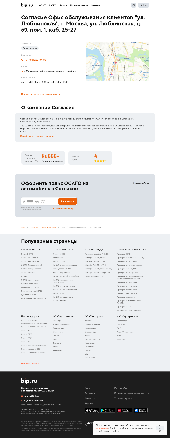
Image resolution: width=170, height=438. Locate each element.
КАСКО (52, 5)
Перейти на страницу (37, 136)
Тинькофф (57, 321)
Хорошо (160, 428)
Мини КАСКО (58, 257)
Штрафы (63, 5)
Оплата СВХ (26, 334)
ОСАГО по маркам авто (31, 269)
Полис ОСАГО (27, 254)
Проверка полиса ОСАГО (32, 291)
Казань (88, 335)
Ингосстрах (58, 332)
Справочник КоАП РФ (94, 276)
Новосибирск (90, 328)
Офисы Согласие (49, 227)
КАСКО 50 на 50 (60, 293)
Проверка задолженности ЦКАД (35, 327)
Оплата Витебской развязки (33, 352)
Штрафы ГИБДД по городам (97, 272)
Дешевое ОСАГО (28, 295)
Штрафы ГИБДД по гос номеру (98, 269)
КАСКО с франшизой (61, 272)
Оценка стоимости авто (127, 293)
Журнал (89, 403)
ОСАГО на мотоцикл (30, 280)
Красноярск (90, 343)
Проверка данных (79, 5)
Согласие (34, 227)
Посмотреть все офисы (39, 94)
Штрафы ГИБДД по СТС (95, 257)
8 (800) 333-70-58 (33, 400)
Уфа (86, 354)
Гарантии (90, 393)
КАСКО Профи (59, 261)
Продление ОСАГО (29, 283)
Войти (144, 5)
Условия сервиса (123, 398)
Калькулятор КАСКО (62, 269)
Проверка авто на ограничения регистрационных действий (130, 277)
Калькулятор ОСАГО (30, 287)
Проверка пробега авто (127, 289)
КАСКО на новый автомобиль (65, 289)
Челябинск (89, 346)
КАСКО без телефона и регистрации (63, 281)
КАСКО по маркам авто (63, 297)
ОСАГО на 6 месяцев (30, 261)
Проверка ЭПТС (124, 307)
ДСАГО (24, 276)
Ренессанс (57, 350)
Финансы (95, 5)
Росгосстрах (58, 328)
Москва (88, 321)
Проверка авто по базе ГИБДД (130, 257)
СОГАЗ (56, 335)
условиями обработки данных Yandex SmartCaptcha (54, 430)
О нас (88, 388)
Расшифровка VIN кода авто (129, 310)
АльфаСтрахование (61, 324)
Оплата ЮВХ (26, 338)
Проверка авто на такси (127, 282)
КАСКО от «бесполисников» (65, 265)
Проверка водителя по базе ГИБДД (129, 302)
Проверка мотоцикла (126, 297)
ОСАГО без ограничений (31, 265)
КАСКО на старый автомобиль (66, 276)
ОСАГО (42, 5)
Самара (88, 350)
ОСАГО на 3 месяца (29, 257)
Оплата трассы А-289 (30, 349)
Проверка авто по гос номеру (129, 265)
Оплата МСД (26, 330)
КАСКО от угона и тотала (64, 286)
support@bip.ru (31, 396)
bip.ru (23, 227)
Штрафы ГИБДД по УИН (96, 265)
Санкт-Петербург (92, 324)
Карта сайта (120, 388)
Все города (90, 358)
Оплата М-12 (26, 341)
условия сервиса (36, 209)
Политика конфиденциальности (131, 393)
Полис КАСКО (59, 254)
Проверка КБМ (123, 254)
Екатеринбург (91, 332)
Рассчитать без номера (63, 208)
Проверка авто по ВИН (127, 261)
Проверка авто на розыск (128, 272)
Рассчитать (67, 201)
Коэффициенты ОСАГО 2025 (33, 298)
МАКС (55, 346)
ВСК (55, 339)
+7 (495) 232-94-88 (35, 59)
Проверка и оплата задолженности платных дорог (34, 322)
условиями (102, 428)
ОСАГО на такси (28, 272)
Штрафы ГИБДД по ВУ (95, 261)
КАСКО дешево (59, 301)
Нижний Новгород (92, 339)
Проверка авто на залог (127, 286)
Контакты (90, 398)
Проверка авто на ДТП (127, 269)
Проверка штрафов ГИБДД (96, 254)
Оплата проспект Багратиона (33, 345)
